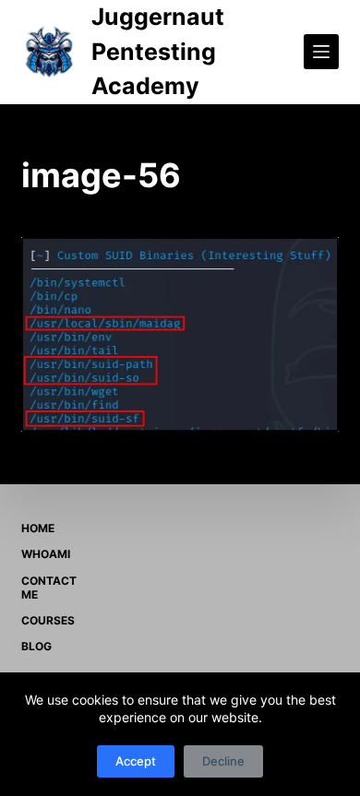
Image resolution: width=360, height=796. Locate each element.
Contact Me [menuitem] (49, 588)
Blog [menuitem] (36, 646)
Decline (223, 761)
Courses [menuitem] (48, 620)
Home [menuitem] (37, 528)
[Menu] (321, 51)
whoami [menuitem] (45, 554)
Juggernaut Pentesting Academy (157, 51)
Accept (135, 761)
